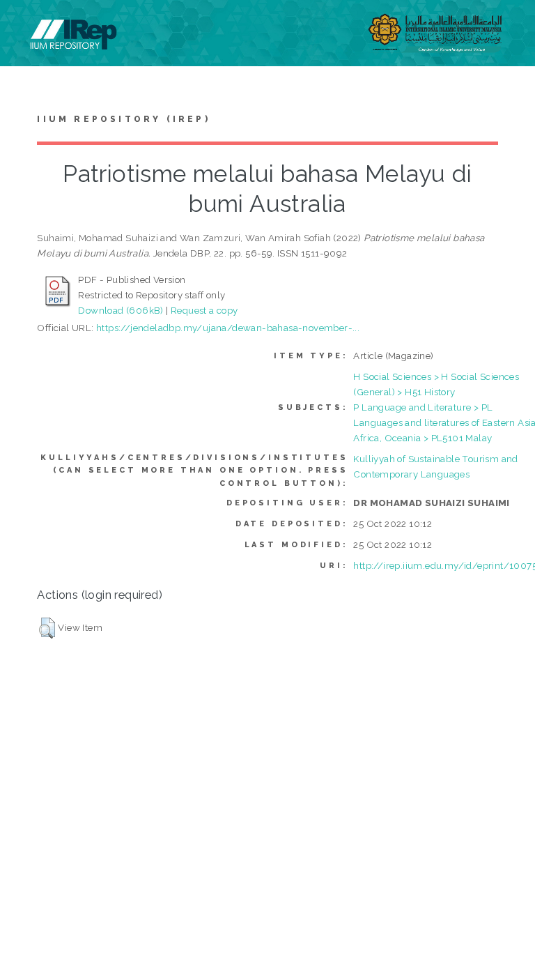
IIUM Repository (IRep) (123, 119)
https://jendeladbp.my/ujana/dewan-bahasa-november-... (227, 327)
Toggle (25, 26)
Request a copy (204, 310)
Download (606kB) (120, 310)
